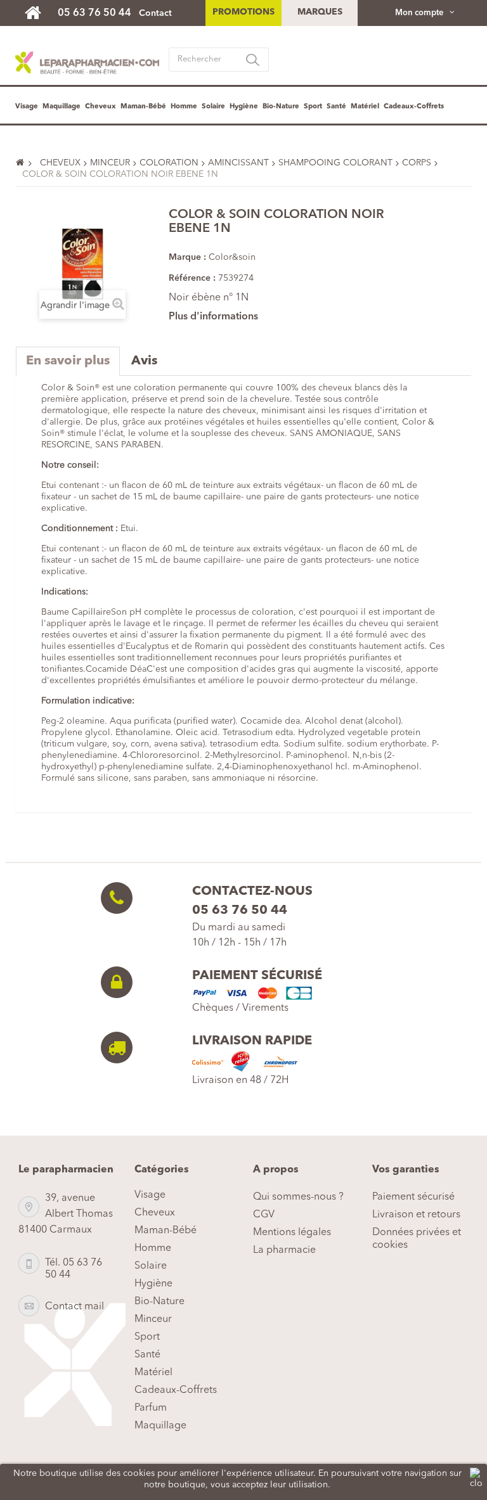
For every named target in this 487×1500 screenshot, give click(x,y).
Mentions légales (292, 1233)
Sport (313, 106)
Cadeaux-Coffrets (414, 106)
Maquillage (61, 106)
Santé (336, 106)
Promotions (243, 12)
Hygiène (244, 106)
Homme (184, 106)
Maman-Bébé (143, 106)
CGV (264, 1215)
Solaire (213, 106)
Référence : (192, 278)
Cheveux (100, 106)
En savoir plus (68, 361)
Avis (144, 361)
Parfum (150, 1408)
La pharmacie (284, 1250)
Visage (26, 106)
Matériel (365, 106)
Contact (155, 13)
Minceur (153, 1319)
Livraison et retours (416, 1215)
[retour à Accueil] (25, 163)
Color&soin (232, 257)
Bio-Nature (281, 106)
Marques (319, 12)
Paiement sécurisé (413, 1197)
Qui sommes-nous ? (298, 1197)
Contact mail (74, 1307)
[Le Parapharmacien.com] (39, 12)
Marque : (187, 257)
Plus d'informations (213, 317)
